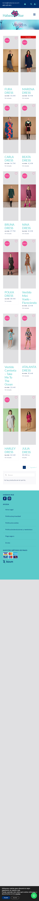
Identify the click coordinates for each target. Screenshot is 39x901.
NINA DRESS (26, 226)
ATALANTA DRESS (29, 368)
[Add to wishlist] (16, 38)
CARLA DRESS (9, 158)
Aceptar (6, 897)
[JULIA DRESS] (28, 420)
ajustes (18, 894)
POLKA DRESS (9, 294)
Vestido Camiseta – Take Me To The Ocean (10, 375)
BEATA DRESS (26, 158)
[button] (34, 896)
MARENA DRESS (28, 90)
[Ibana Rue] (13, 11)
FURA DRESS (9, 90)
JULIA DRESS (26, 450)
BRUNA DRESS (9, 226)
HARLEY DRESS (10, 450)
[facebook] (5, 498)
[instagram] (9, 498)
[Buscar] (31, 4)
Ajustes (15, 897)
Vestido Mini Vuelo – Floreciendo (29, 297)
